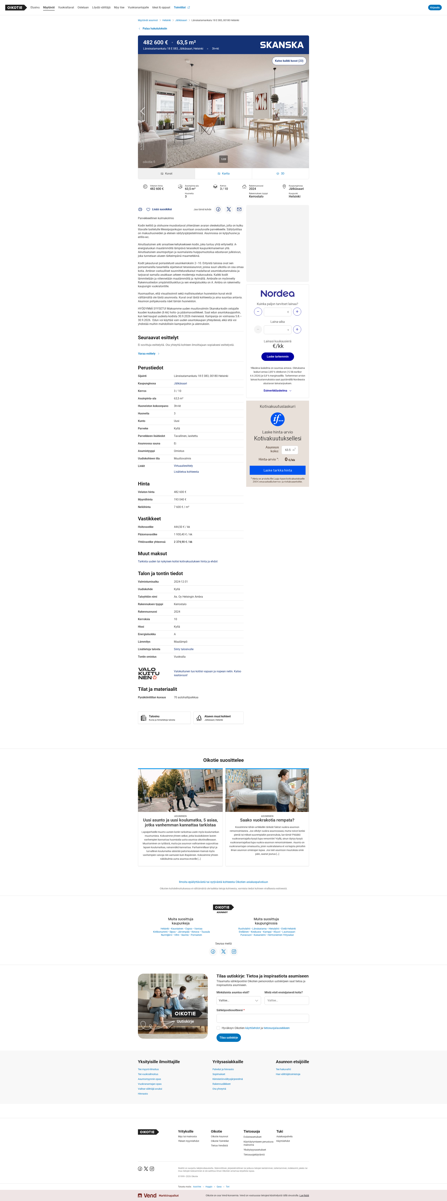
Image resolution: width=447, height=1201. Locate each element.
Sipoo (173, 931)
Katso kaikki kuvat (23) (289, 60)
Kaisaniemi (260, 935)
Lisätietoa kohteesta (186, 471)
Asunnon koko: (272, 449)
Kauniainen (177, 928)
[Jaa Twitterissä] (228, 209)
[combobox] (287, 1000)
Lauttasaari (288, 931)
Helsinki (166, 20)
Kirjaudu (435, 7)
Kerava (195, 931)
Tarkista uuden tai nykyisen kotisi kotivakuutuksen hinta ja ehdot (178, 561)
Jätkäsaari (181, 20)
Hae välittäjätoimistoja (288, 1074)
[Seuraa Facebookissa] (213, 951)
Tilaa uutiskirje (228, 1037)
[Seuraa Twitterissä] (223, 951)
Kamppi (267, 931)
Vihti (176, 935)
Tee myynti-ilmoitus (148, 1069)
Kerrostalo (256, 196)
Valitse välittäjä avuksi (150, 1088)
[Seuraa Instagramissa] (234, 951)
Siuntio (185, 935)
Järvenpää (183, 931)
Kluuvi (277, 931)
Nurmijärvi (166, 935)
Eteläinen (244, 931)
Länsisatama (259, 928)
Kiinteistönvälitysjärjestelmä (227, 1079)
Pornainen (196, 935)
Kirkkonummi (160, 931)
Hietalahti (274, 928)
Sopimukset (218, 1074)
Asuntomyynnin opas (149, 1079)
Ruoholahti (244, 928)
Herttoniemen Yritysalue (281, 935)
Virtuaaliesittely (183, 465)
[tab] (166, 173)
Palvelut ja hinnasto (223, 1069)
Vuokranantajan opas (150, 1084)
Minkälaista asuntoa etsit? (233, 992)
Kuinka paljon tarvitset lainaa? (277, 304)
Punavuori (246, 935)
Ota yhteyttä (219, 1088)
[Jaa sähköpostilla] (239, 209)
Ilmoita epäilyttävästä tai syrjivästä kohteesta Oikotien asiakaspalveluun (223, 882)
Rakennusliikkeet (221, 1084)
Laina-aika (277, 322)
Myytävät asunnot (148, 20)
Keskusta (256, 931)
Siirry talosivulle (183, 649)
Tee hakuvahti (283, 1069)
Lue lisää (304, 1195)
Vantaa (198, 928)
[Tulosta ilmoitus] (140, 209)
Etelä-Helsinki (288, 928)
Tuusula (205, 931)
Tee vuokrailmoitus (148, 1074)
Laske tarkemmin (278, 356)
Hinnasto (143, 1093)
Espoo (188, 928)
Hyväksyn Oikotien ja (256, 1028)
